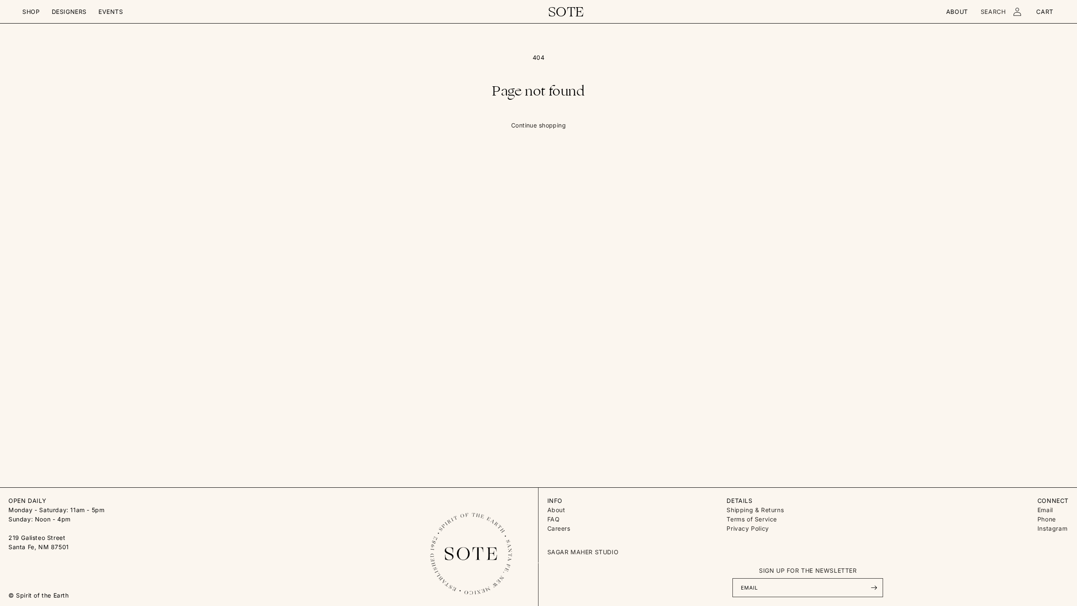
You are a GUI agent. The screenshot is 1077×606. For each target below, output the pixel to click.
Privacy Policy (748, 528)
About (556, 509)
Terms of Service (752, 519)
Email (1045, 509)
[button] (31, 11)
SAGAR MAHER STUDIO (583, 552)
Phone (1046, 519)
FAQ (553, 519)
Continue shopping (538, 125)
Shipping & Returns (755, 509)
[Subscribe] (874, 588)
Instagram (1052, 528)
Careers (558, 528)
